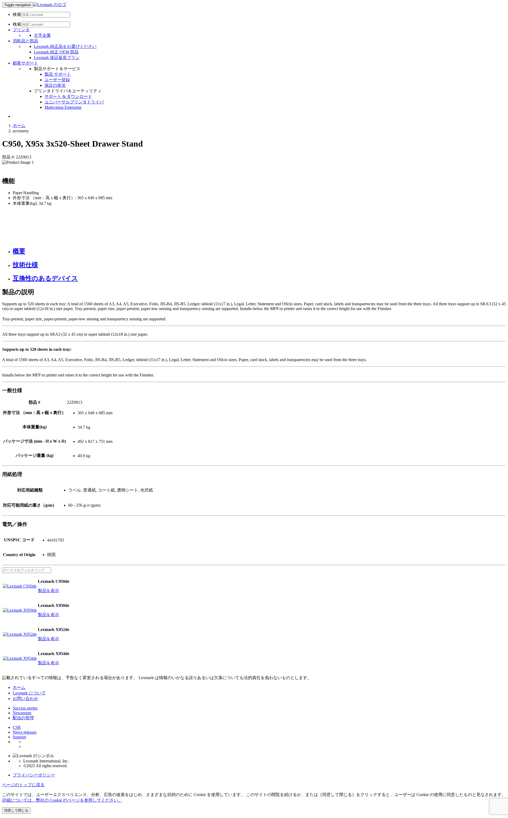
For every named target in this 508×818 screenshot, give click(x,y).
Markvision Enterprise (62, 107)
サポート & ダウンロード (68, 96)
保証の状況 (55, 85)
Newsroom (22, 713)
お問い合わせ (25, 698)
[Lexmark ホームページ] (49, 4)
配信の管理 (23, 718)
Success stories (25, 708)
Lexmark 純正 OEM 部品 (56, 52)
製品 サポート (57, 74)
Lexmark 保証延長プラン (57, 57)
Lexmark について (29, 693)
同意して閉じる (16, 810)
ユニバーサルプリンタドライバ (74, 102)
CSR (17, 727)
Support (19, 737)
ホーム (19, 125)
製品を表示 (48, 590)
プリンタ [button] (21, 30)
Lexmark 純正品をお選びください (65, 46)
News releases (25, 732)
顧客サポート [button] (25, 63)
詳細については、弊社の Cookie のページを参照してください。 (62, 800)
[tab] (259, 251)
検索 (17, 14)
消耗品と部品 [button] (25, 41)
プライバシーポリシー (34, 775)
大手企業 (42, 35)
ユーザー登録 (57, 80)
